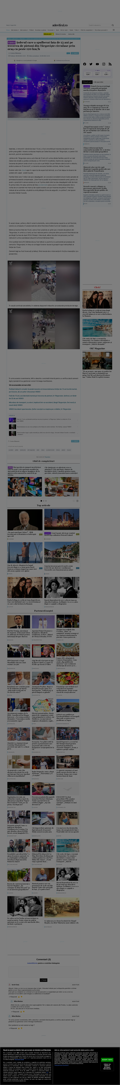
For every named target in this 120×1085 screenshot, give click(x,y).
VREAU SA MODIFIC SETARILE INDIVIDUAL (107, 1066)
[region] (60, 1066)
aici (47, 1072)
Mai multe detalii (19, 1059)
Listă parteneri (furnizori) (61, 1065)
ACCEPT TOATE (107, 1060)
